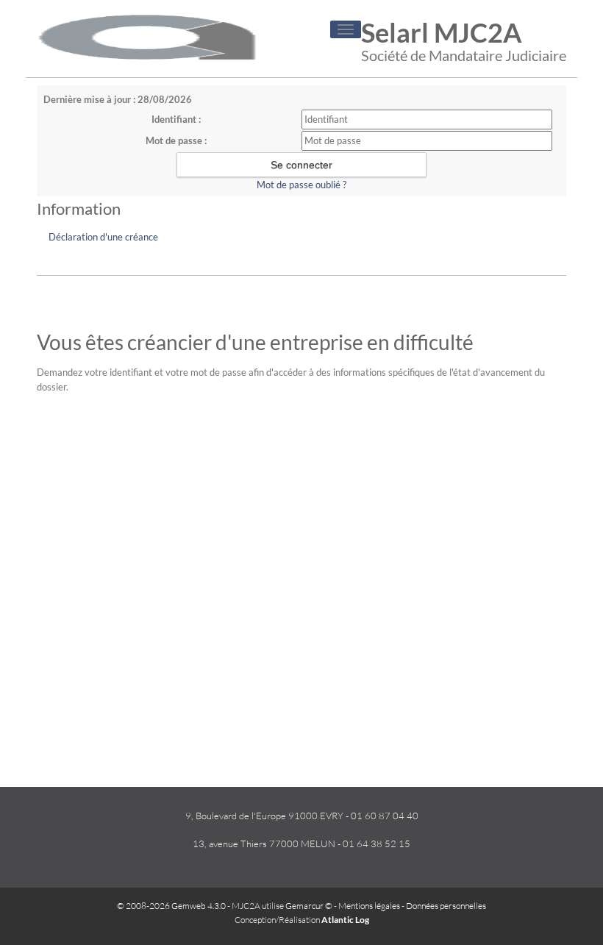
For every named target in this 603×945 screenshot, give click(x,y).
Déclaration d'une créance (103, 237)
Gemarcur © (308, 905)
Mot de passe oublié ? (301, 184)
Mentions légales (369, 905)
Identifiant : (176, 119)
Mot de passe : (176, 140)
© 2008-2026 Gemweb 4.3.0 (171, 905)
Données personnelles (446, 905)
